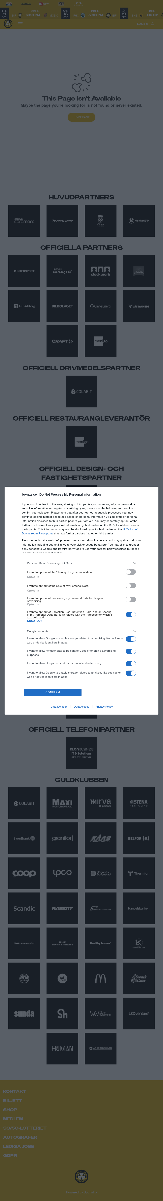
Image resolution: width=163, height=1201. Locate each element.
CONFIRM (53, 692)
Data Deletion (59, 706)
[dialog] (81, 600)
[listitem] (81, 563)
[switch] (131, 572)
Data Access (81, 706)
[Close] (150, 495)
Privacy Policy (104, 706)
